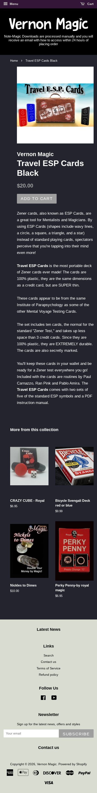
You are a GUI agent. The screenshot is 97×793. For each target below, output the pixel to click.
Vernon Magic (47, 764)
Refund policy (48, 674)
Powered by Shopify (72, 764)
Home (14, 60)
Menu (13, 4)
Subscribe (76, 734)
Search (49, 655)
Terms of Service (48, 668)
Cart (90, 4)
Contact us (48, 662)
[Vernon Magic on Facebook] (43, 698)
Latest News (48, 629)
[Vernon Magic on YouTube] (54, 698)
